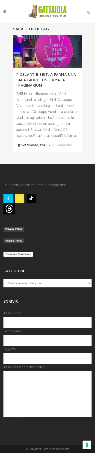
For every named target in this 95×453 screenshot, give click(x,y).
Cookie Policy (13, 240)
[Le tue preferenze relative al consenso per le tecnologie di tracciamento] (87, 445)
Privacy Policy (13, 229)
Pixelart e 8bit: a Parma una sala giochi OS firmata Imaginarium (46, 80)
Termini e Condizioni (18, 254)
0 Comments (62, 145)
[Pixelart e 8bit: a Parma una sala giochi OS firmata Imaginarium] (47, 51)
